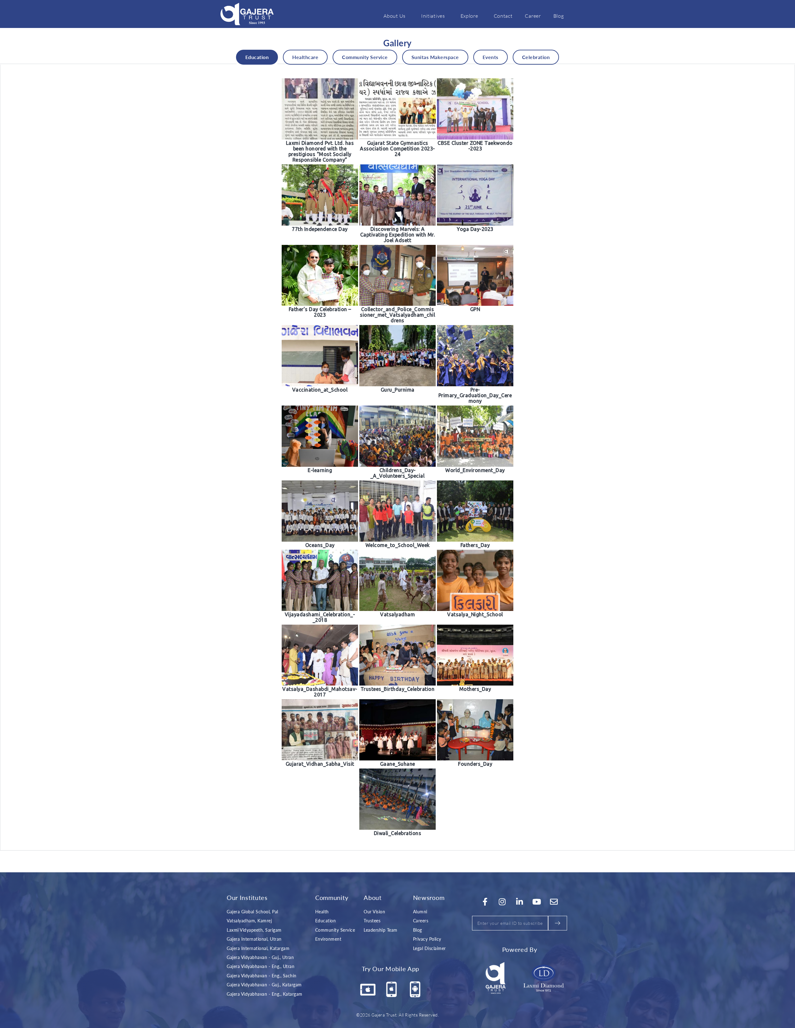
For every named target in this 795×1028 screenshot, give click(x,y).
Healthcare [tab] (305, 57)
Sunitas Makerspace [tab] (435, 57)
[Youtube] (537, 902)
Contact (503, 16)
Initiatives (433, 16)
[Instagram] (502, 902)
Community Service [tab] (365, 57)
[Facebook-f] (485, 902)
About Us (395, 16)
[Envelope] (554, 902)
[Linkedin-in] (519, 902)
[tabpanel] (397, 458)
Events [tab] (490, 57)
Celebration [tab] (536, 57)
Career (533, 16)
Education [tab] (257, 57)
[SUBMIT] (557, 923)
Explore (469, 16)
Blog (558, 16)
